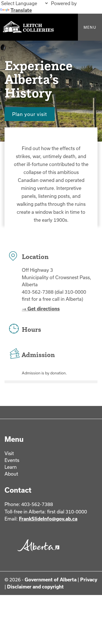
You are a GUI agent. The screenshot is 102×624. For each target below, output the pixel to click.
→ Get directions (41, 308)
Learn (11, 467)
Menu (90, 27)
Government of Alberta (50, 579)
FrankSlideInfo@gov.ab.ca (48, 518)
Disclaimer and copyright (35, 586)
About (11, 473)
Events (12, 460)
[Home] (51, 27)
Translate (21, 10)
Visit (9, 453)
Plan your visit (29, 114)
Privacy (88, 579)
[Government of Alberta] (37, 552)
